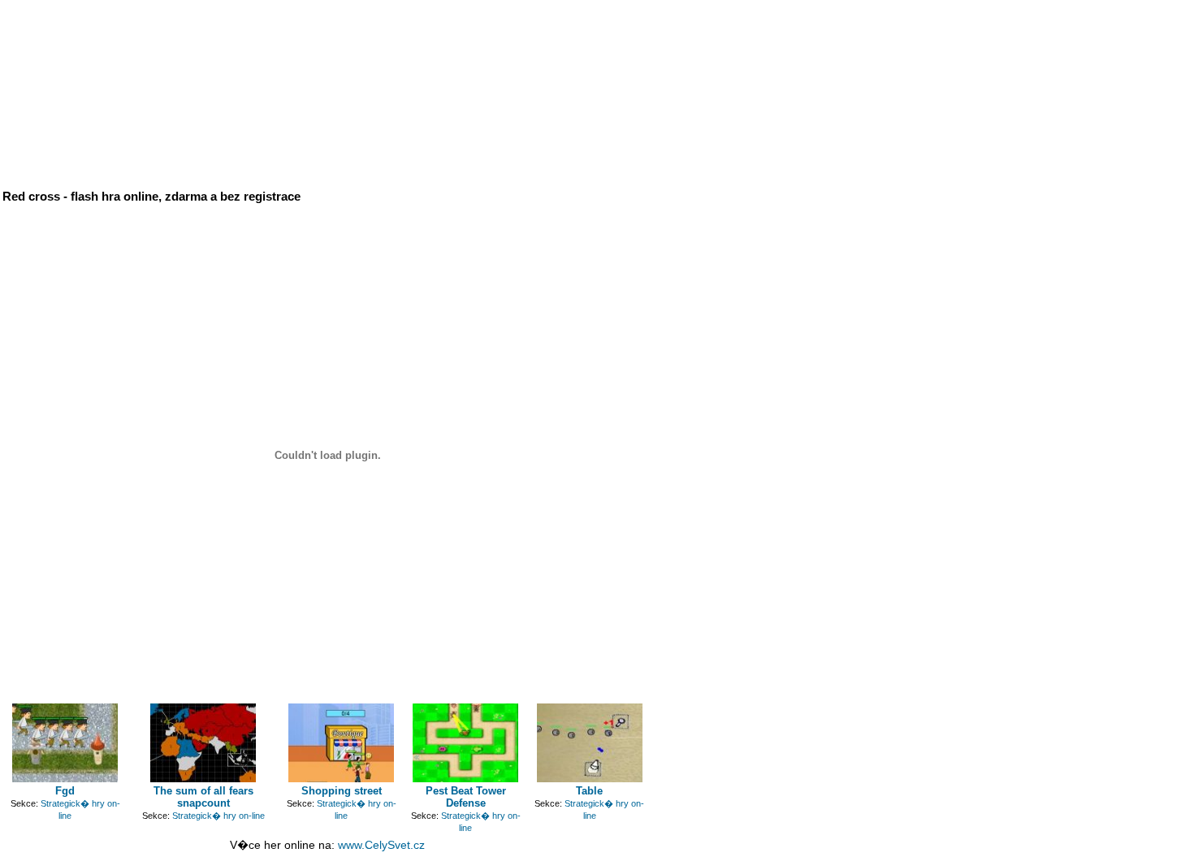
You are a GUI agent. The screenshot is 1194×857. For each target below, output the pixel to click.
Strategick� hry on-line (218, 815)
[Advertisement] (388, 39)
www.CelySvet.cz (381, 844)
